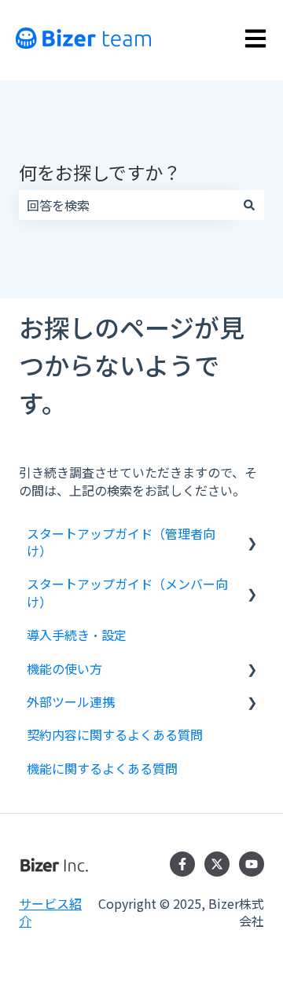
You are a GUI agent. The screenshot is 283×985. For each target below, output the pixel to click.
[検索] (249, 205)
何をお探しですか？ (100, 172)
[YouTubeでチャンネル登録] (251, 864)
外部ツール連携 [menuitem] (71, 701)
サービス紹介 (50, 912)
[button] (251, 534)
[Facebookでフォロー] (182, 864)
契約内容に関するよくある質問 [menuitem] (115, 734)
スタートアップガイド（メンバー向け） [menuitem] (127, 592)
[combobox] (126, 205)
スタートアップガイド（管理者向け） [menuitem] (121, 542)
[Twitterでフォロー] (217, 864)
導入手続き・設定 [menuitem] (77, 634)
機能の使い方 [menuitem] (64, 668)
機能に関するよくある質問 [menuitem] (102, 768)
